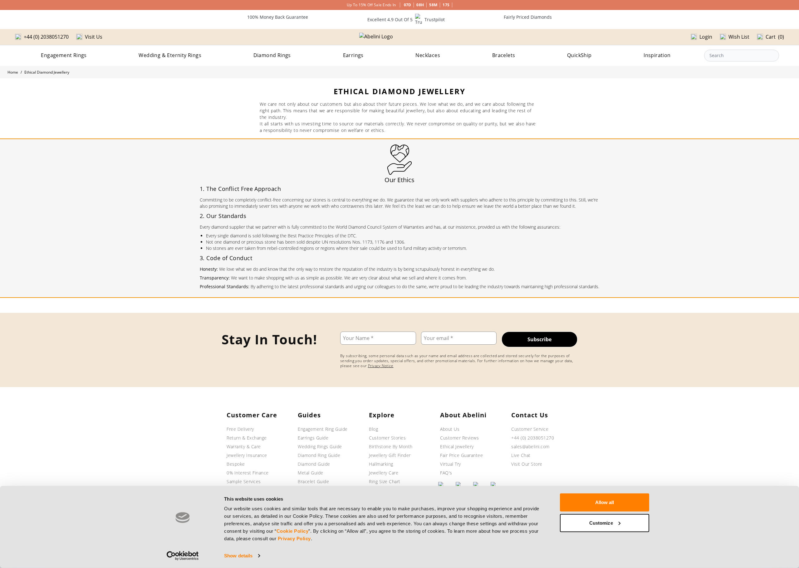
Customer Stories (387, 438)
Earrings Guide (313, 438)
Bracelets (503, 55)
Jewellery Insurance (247, 455)
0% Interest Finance (248, 473)
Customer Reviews (459, 438)
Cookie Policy (293, 531)
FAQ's (446, 473)
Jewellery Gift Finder (390, 455)
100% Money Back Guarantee (277, 17)
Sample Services (244, 481)
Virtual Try (450, 464)
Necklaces (427, 55)
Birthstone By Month (391, 446)
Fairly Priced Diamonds (528, 17)
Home (12, 72)
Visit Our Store (526, 464)
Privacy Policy (294, 538)
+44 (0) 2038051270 (532, 438)
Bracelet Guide (313, 481)
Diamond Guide (314, 464)
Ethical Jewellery (457, 446)
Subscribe (539, 339)
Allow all (604, 502)
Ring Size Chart (384, 481)
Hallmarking (381, 464)
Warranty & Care (244, 446)
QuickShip (579, 55)
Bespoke (236, 464)
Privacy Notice (381, 365)
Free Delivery (240, 429)
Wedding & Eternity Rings (170, 55)
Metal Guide (310, 473)
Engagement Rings (63, 55)
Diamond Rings (272, 55)
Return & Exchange (247, 438)
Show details (238, 555)
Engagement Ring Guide (323, 429)
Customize (601, 522)
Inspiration (657, 55)
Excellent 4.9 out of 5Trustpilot (406, 19)
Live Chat (521, 455)
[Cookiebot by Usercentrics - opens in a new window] (182, 556)
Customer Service (529, 429)
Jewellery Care (383, 473)
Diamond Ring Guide (319, 455)
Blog (373, 429)
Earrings (353, 55)
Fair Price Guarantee (461, 455)
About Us (449, 429)
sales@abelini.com (530, 446)
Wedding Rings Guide (320, 446)
